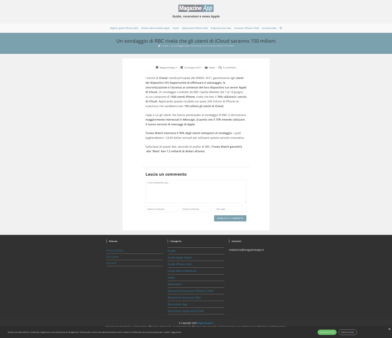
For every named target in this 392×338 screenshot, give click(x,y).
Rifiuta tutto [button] (347, 332)
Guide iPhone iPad (180, 264)
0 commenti (229, 67)
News (212, 67)
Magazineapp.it (205, 322)
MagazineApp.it (168, 67)
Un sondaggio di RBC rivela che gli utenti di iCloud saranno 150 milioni (202, 45)
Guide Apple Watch (180, 257)
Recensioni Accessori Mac (184, 297)
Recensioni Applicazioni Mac (186, 311)
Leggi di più (176, 332)
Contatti (111, 263)
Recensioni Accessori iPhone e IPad (190, 291)
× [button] (389, 329)
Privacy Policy (114, 250)
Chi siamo (112, 256)
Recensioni (175, 284)
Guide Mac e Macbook (182, 271)
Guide (171, 251)
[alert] (196, 332)
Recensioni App (178, 304)
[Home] (159, 45)
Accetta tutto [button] (327, 332)
